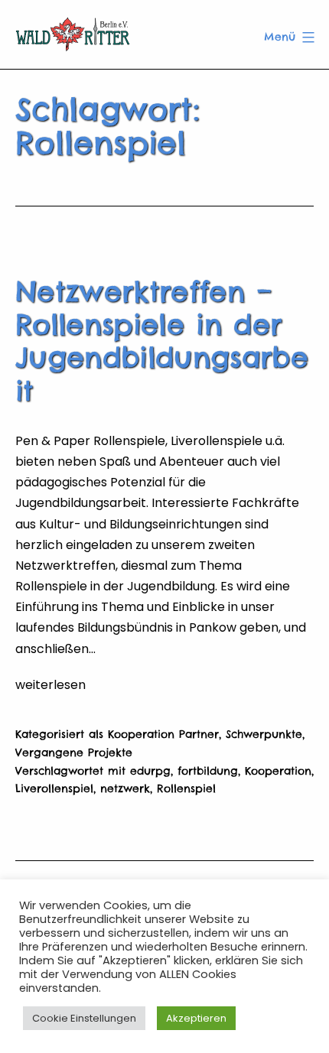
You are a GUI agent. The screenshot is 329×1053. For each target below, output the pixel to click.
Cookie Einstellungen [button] (84, 1018)
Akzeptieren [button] (196, 1018)
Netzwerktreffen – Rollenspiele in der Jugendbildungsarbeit (161, 341)
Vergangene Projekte (73, 752)
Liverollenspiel (54, 788)
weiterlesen (50, 685)
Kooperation (278, 771)
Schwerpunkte (264, 734)
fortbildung (208, 771)
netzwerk (125, 788)
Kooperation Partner (163, 734)
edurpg (150, 771)
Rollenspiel (186, 788)
